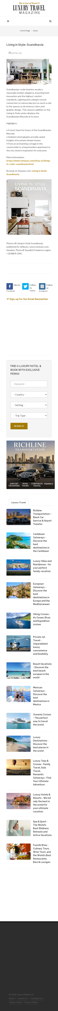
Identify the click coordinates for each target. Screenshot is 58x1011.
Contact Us (22, 998)
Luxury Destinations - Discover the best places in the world (40, 744)
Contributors (36, 998)
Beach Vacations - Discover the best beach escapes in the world (42, 671)
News (35, 30)
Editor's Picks (15, 1002)
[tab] (18, 502)
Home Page (25, 30)
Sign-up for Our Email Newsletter (29, 299)
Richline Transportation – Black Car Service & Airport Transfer (42, 517)
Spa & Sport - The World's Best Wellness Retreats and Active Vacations (42, 828)
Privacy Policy (31, 1002)
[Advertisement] (30, 329)
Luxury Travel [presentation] (18, 502)
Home (12, 998)
